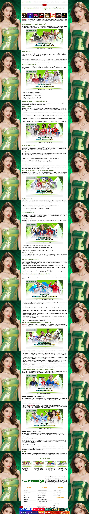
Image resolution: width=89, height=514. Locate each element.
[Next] (67, 467)
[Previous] (21, 467)
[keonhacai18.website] (26, 2)
